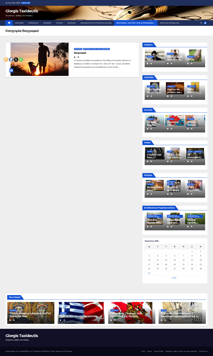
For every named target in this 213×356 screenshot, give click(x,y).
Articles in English (170, 23)
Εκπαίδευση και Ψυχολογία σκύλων (96, 23)
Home (143, 351)
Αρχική (149, 351)
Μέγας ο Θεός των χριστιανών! (174, 92)
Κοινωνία (47, 23)
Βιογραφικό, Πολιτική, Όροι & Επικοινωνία (135, 23)
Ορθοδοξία (33, 23)
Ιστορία (59, 23)
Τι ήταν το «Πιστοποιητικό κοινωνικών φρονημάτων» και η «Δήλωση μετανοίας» (179, 316)
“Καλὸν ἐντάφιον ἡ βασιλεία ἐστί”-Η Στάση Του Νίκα (29, 315)
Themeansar (68, 351)
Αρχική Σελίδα (158, 351)
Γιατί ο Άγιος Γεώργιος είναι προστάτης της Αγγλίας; (126, 315)
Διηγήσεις (19, 23)
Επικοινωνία (203, 351)
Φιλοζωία (72, 23)
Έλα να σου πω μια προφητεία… (154, 124)
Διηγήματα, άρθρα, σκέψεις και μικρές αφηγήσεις (181, 351)
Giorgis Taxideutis (22, 11)
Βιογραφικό (78, 49)
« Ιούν (174, 278)
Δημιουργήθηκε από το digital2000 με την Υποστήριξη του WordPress (28, 351)
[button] (201, 23)
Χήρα (190, 59)
